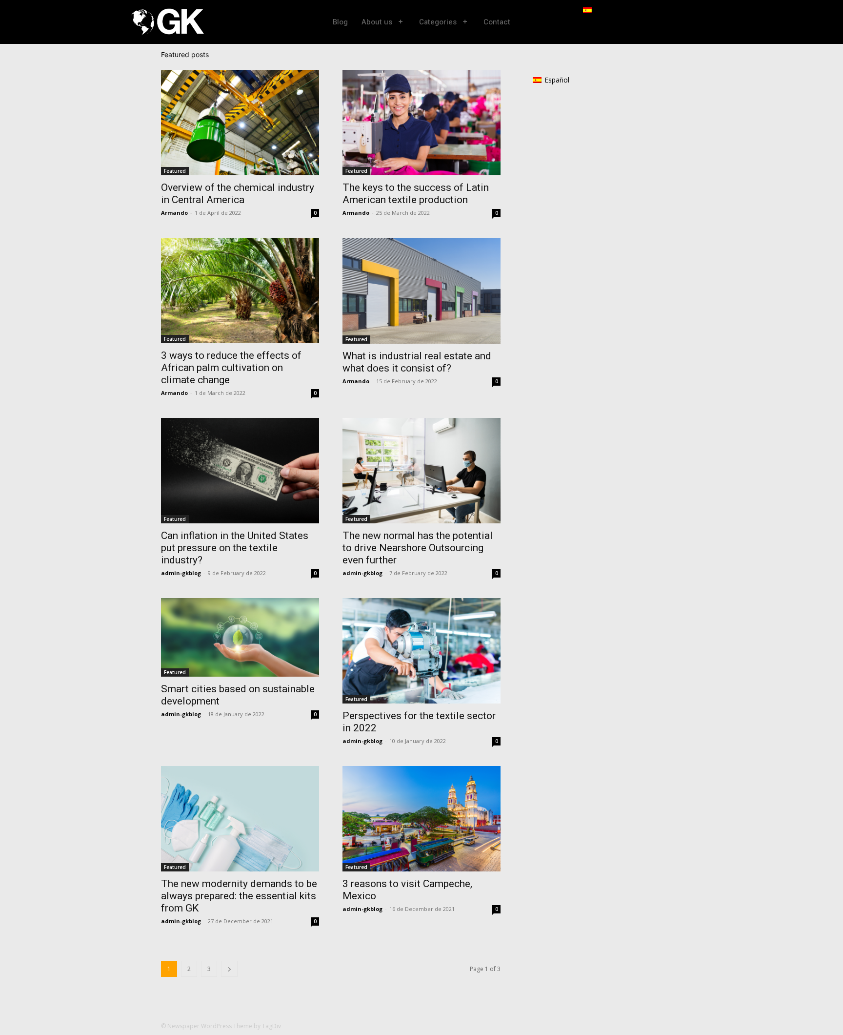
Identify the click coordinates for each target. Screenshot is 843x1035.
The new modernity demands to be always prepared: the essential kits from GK (239, 896)
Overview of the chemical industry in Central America (237, 194)
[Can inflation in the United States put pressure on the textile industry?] (240, 470)
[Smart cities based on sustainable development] (240, 637)
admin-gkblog (181, 573)
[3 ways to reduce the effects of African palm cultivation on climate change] (240, 290)
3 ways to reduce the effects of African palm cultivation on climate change (231, 368)
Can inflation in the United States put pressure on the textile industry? (234, 548)
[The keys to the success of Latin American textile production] (421, 122)
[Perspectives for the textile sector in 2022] (421, 651)
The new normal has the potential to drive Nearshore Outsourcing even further (417, 548)
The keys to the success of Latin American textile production (415, 194)
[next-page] (229, 969)
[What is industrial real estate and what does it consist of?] (421, 291)
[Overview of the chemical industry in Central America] (240, 122)
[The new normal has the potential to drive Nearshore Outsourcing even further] (421, 470)
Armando (174, 212)
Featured (175, 170)
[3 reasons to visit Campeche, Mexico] (421, 818)
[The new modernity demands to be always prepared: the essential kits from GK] (240, 818)
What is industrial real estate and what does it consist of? (416, 362)
